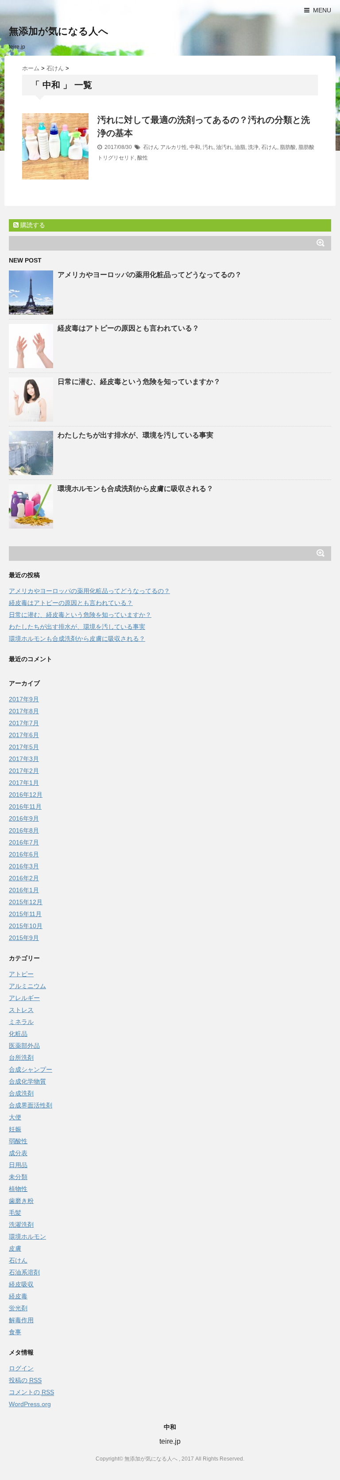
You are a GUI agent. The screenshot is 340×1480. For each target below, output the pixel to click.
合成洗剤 (21, 1093)
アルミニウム (27, 985)
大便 (15, 1117)
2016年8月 (24, 830)
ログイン (21, 1368)
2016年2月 (24, 878)
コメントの (31, 1392)
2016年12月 (25, 794)
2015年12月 (25, 902)
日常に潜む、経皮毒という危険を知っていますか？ (139, 381)
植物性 (18, 1188)
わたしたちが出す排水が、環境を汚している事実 (135, 435)
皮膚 (15, 1248)
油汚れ (224, 147)
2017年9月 (24, 699)
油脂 (240, 147)
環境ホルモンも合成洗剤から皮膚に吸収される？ (135, 488)
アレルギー (24, 997)
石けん (151, 147)
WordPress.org (30, 1404)
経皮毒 (18, 1296)
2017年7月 (24, 723)
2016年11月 (25, 806)
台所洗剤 (21, 1057)
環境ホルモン (27, 1236)
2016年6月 (24, 854)
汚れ (208, 147)
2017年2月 (24, 770)
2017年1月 (24, 782)
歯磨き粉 (21, 1200)
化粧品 (18, 1033)
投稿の (25, 1380)
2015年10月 (25, 925)
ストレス (21, 1009)
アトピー (21, 974)
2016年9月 (24, 818)
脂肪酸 (288, 147)
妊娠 (15, 1129)
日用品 (18, 1164)
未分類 (18, 1176)
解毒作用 (21, 1320)
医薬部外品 (24, 1045)
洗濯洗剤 (21, 1224)
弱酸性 (18, 1141)
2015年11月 (25, 913)
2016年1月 (24, 890)
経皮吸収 (21, 1284)
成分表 (18, 1153)
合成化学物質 (27, 1081)
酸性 (142, 158)
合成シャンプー (30, 1069)
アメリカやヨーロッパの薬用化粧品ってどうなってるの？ (150, 274)
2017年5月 (24, 746)
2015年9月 (24, 937)
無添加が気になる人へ (58, 31)
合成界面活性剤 (30, 1105)
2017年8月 (24, 711)
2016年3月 (24, 866)
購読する (32, 224)
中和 (194, 147)
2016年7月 (24, 842)
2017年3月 (24, 758)
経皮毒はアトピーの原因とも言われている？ (128, 328)
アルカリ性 (173, 147)
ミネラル (21, 1021)
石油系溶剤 (24, 1272)
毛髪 (15, 1212)
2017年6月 (24, 734)
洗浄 (253, 147)
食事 (15, 1331)
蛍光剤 (18, 1308)
